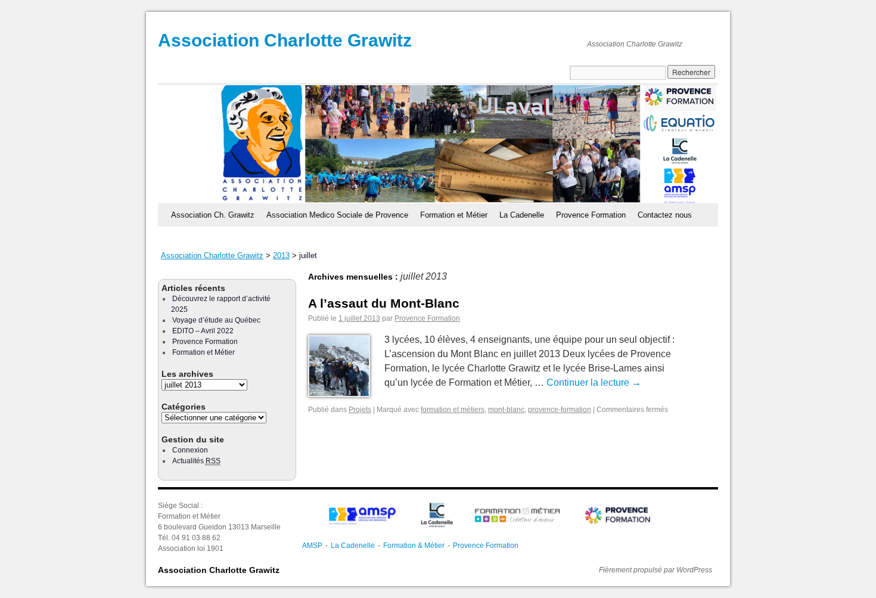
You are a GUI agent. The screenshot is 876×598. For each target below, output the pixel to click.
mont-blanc (506, 409)
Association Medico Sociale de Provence (337, 214)
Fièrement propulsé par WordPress (655, 570)
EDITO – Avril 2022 (203, 331)
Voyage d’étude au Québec (216, 320)
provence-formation (559, 409)
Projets (360, 409)
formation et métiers (452, 409)
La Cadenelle (521, 214)
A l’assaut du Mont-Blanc (383, 303)
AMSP (312, 545)
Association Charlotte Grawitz (285, 40)
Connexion (190, 450)
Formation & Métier (414, 545)
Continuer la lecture (593, 382)
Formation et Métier (453, 214)
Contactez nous (665, 214)
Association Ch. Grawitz (212, 214)
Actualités (196, 461)
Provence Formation (591, 214)
